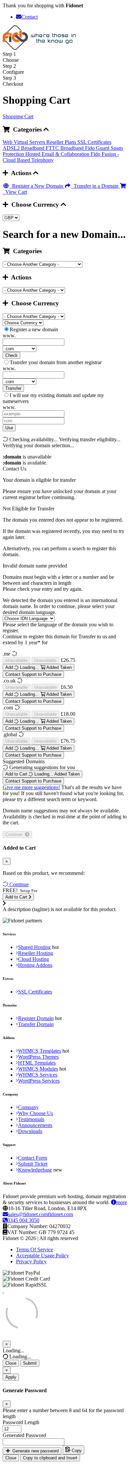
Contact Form (32, 1158)
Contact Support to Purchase (33, 674)
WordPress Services (39, 1081)
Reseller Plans (61, 142)
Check (11, 355)
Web (8, 142)
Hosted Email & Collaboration (58, 154)
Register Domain (36, 1018)
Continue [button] (19, 884)
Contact (29, 17)
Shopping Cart (18, 116)
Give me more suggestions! (31, 787)
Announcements (35, 1125)
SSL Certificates (94, 142)
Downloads (30, 1131)
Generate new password (35, 1450)
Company (28, 1107)
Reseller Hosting (35, 953)
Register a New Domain (36, 186)
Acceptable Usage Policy (42, 1255)
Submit (30, 1363)
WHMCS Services (37, 1075)
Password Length (21, 1422)
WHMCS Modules (38, 1069)
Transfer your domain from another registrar (56, 362)
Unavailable (16, 660)
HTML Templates (37, 1063)
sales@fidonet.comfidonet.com (40, 1214)
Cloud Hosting (33, 959)
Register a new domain (34, 329)
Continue (15, 834)
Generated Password (24, 1435)
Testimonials (31, 1119)
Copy (76, 1450)
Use (9, 427)
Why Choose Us (35, 1113)
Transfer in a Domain (95, 186)
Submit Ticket (32, 1164)
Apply (10, 1377)
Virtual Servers (30, 142)
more (121, 1202)
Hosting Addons (35, 965)
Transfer (13, 388)
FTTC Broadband (65, 148)
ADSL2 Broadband (24, 148)
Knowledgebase (35, 1170)
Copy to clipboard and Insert (50, 1457)
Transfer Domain (36, 1024)
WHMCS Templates (39, 1051)
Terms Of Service (34, 1249)
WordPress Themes (38, 1057)
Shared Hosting (34, 947)
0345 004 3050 (23, 1220)
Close (10, 1363)
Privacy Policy (31, 1261)
